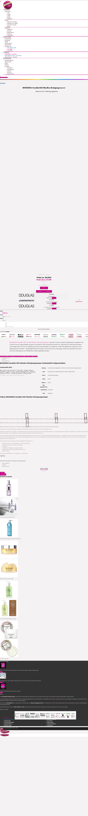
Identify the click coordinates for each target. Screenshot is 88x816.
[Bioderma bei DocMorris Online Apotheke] (64, 336)
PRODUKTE (8, 11)
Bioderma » (5, 313)
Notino (44, 287)
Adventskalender (9, 60)
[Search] (0, 78)
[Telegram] (0, 1)
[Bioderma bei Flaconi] (22, 336)
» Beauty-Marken (8, 723)
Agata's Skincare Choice (19, 356)
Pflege (6, 41)
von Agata (9, 49)
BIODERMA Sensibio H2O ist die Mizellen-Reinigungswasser (29, 342)
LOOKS (6, 20)
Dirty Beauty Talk (11, 47)
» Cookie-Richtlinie (51, 723)
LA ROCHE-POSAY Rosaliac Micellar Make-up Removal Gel (10, 538)
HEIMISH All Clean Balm (4, 658)
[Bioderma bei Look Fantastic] (47, 336)
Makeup (6, 9)
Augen (8, 14)
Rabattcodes (8, 61)
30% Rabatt (51, 299)
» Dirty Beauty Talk (8, 719)
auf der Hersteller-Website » (44, 329)
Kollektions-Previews (50, 699)
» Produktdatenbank (9, 722)
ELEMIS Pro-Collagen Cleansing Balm (6, 578)
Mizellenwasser (3, 356)
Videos (6, 52)
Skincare (7, 37)
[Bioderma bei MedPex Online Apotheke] (72, 336)
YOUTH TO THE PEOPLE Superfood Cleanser (8, 618)
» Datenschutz (50, 722)
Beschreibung (5, 360)
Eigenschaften (5, 357)
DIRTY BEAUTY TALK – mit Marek (13, 55)
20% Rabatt (51, 294)
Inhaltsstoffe (8, 44)
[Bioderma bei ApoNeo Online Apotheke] (55, 336)
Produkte (7, 66)
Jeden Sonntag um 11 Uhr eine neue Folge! (57, 706)
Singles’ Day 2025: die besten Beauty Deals (10, 691)
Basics (8, 26)
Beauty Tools (10, 73)
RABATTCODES (4, 77)
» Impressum (49, 725)
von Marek (10, 50)
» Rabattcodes (7, 720)
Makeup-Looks (12, 699)
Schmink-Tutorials (11, 24)
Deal (1, 671)
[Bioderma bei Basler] (30, 336)
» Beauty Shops (7, 725)
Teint (8, 12)
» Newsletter (49, 720)
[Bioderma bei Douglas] (13, 336)
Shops (6, 63)
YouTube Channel (42, 696)
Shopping (7, 58)
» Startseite (6, 717)
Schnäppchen (10, 69)
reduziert (35, 356)
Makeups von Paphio (12, 23)
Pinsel (8, 17)
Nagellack (9, 18)
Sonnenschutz (8, 43)
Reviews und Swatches (21, 699)
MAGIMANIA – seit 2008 (11, 54)
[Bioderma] (2, 85)
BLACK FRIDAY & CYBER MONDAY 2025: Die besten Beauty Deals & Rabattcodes (19, 670)
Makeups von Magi (12, 21)
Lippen (9, 15)
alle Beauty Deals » (79, 301)
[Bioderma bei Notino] (38, 336)
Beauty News (10, 32)
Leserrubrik (10, 35)
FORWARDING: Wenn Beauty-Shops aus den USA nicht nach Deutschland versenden (20, 680)
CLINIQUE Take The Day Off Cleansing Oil (7, 517)
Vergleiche (10, 29)
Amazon (40, 291)
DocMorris (48, 291)
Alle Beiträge (8, 38)
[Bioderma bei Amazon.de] (5, 336)
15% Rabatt (51, 305)
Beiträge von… (8, 46)
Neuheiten (9, 67)
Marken (7, 64)
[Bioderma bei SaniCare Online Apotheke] (80, 336)
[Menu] (0, 76)
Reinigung (7, 40)
